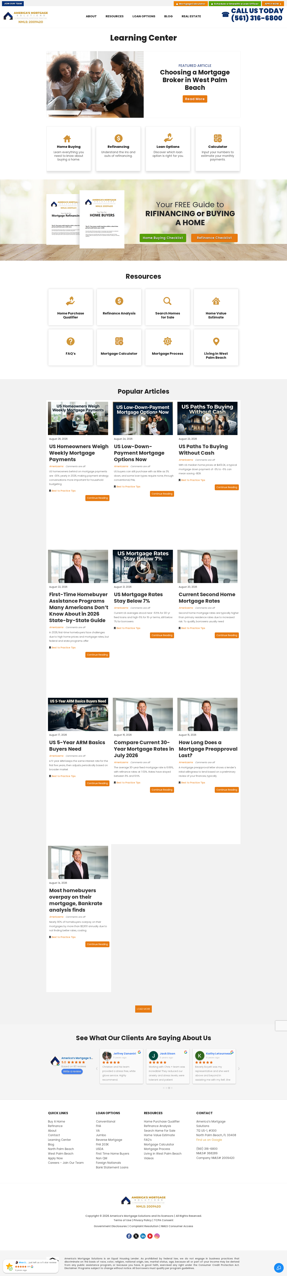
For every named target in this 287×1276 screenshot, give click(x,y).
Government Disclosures (110, 1226)
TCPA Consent (163, 1220)
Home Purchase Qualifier (162, 1122)
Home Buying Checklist (163, 238)
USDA (99, 1149)
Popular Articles (143, 391)
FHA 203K (102, 1144)
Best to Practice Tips (64, 490)
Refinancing (118, 148)
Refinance (55, 1126)
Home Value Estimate (159, 1135)
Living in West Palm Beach (163, 1154)
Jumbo (101, 1135)
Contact (54, 1135)
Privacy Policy (143, 1220)
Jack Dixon (167, 1053)
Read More (195, 99)
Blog (51, 1144)
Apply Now (272, 3)
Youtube (150, 1236)
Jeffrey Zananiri (124, 1053)
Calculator (192, 3)
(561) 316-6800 (207, 1149)
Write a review (72, 1071)
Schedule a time (236, 3)
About (52, 1131)
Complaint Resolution (144, 1226)
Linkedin (143, 1236)
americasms (56, 466)
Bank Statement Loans (112, 1167)
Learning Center (59, 1140)
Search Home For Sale (159, 1131)
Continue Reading (97, 498)
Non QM (101, 1158)
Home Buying (69, 148)
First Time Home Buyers (112, 1154)
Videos (149, 1158)
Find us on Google (209, 1140)
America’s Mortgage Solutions (81, 1058)
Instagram (157, 1236)
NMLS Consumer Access (177, 1226)
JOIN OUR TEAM (13, 3)
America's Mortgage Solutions (25, 17)
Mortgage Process (157, 1149)
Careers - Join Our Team (66, 1163)
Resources (143, 276)
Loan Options (168, 148)
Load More (143, 1009)
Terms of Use (122, 1220)
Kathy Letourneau (219, 1053)
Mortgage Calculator (159, 1144)
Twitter (136, 1236)
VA (98, 1131)
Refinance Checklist (214, 238)
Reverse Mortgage (109, 1140)
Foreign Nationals (108, 1163)
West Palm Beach (60, 1154)
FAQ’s (148, 1140)
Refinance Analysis (157, 1126)
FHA (98, 1126)
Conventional (105, 1122)
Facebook (129, 1236)
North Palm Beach (61, 1149)
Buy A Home (56, 1122)
